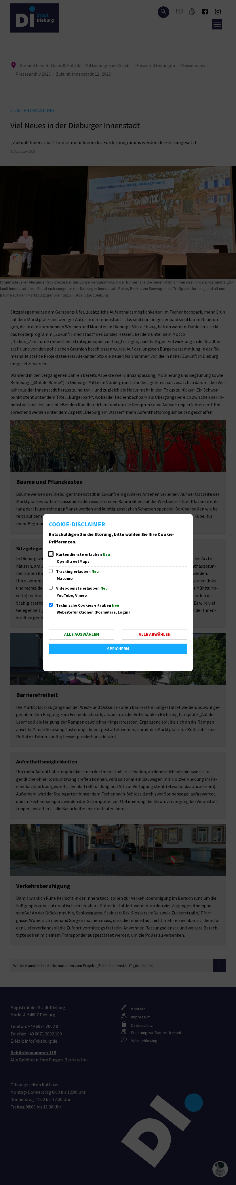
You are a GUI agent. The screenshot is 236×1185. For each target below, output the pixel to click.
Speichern (118, 648)
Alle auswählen (81, 634)
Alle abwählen (155, 634)
